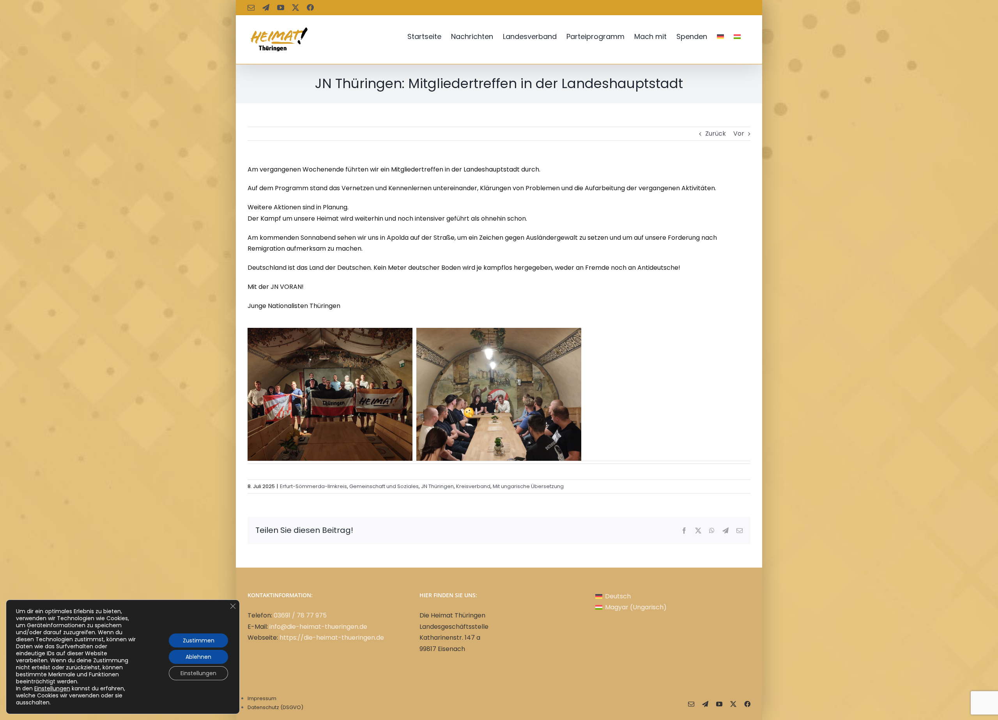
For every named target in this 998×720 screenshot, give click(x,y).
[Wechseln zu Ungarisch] (737, 36)
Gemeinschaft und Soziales (384, 486)
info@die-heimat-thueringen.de (318, 626)
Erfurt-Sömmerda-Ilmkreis (313, 486)
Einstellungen (52, 688)
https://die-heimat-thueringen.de (332, 637)
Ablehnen (198, 657)
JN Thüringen (437, 486)
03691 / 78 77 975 (300, 615)
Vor (738, 133)
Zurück (715, 133)
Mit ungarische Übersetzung (528, 486)
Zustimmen (198, 640)
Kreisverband (473, 486)
